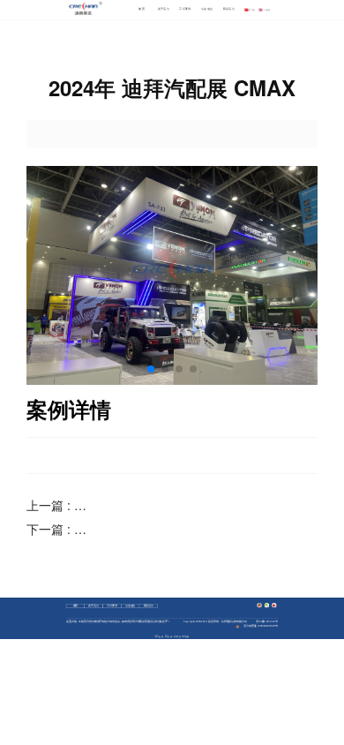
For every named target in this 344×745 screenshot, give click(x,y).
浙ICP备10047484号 (267, 622)
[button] (150, 368)
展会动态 (207, 9)
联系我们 (229, 9)
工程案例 (185, 9)
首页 (141, 9)
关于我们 (163, 9)
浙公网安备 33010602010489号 (260, 626)
